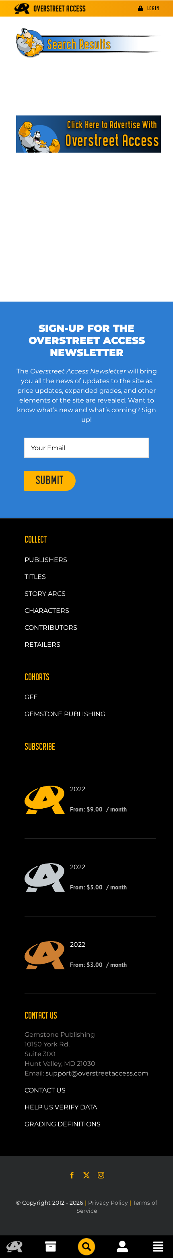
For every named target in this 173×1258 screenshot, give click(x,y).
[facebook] (72, 1175)
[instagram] (101, 1175)
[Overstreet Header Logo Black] (50, 8)
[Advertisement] (86, 207)
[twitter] (86, 1175)
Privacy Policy (108, 1202)
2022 (77, 789)
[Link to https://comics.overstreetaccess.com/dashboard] (122, 1246)
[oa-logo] (14, 1244)
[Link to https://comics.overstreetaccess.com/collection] (50, 1246)
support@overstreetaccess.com (96, 1073)
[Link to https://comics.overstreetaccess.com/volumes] (86, 1247)
